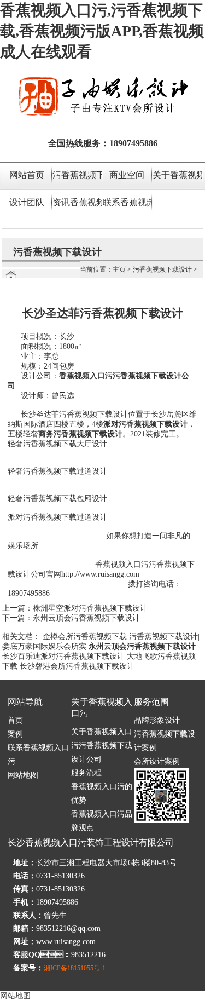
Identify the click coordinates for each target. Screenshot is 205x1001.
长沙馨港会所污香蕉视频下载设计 (77, 666)
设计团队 (26, 202)
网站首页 (26, 175)
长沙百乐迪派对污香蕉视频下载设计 (63, 656)
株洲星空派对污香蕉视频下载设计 (90, 608)
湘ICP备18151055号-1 (75, 968)
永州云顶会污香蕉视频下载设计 (86, 618)
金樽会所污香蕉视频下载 (85, 636)
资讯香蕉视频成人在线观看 (77, 202)
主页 (119, 269)
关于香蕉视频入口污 (177, 175)
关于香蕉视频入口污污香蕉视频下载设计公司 (101, 745)
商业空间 (126, 175)
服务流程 (86, 773)
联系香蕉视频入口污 (127, 202)
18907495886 (133, 143)
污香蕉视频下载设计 (77, 175)
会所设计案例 (157, 761)
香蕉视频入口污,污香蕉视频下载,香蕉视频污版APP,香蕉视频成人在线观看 (102, 31)
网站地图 (23, 775)
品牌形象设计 (157, 720)
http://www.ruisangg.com (100, 574)
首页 (15, 720)
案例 (15, 734)
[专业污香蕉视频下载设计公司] (102, 116)
